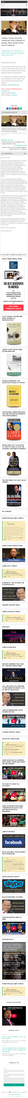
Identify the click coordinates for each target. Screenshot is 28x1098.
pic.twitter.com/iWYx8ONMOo (12, 991)
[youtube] (19, 1096)
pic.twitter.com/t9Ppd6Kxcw (11, 573)
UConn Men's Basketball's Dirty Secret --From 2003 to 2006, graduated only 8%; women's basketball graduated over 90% (13, 947)
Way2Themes (16, 1092)
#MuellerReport (8, 861)
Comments (10, 55)
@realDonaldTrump (18, 864)
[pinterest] (22, 1096)
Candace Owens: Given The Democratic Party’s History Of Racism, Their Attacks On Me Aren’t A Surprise (14, 129)
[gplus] (10, 1096)
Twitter (14, 93)
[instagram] (13, 1096)
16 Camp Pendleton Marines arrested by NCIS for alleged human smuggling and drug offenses (14, 1049)
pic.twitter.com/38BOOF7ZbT (12, 654)
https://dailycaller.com (13, 84)
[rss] (15, 1096)
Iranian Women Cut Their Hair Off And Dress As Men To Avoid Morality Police (13, 955)
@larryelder (18, 746)
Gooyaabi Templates (14, 1094)
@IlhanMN (11, 524)
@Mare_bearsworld (11, 745)
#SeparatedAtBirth (11, 572)
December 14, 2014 (17, 752)
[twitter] (6, 1096)
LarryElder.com (5, 91)
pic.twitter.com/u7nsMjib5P (11, 749)
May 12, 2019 (20, 619)
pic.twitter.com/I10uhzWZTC (13, 617)
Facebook (14, 95)
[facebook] (8, 1096)
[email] (17, 1096)
